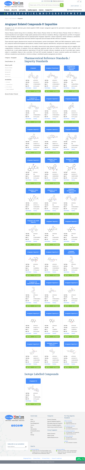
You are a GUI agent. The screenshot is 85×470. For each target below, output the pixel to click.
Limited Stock (9, 84)
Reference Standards (14, 6)
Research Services (21, 6)
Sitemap (32, 434)
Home (6, 18)
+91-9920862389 (69, 427)
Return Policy (36, 458)
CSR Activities (34, 429)
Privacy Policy (46, 458)
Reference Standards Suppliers (54, 425)
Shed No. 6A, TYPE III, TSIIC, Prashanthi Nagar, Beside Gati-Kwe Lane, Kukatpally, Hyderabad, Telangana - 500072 (67, 452)
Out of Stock (9, 87)
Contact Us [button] (48, 10)
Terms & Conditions (57, 458)
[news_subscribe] (25, 447)
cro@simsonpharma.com (71, 433)
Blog (32, 427)
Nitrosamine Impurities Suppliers (54, 423)
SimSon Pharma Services (52, 437)
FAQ (31, 432)
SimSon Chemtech (51, 433)
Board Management (35, 423)
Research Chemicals (7, 6)
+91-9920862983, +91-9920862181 (72, 432)
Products (6, 10)
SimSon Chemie (50, 435)
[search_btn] (61, 5)
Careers (41, 10)
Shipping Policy (27, 458)
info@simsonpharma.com (58, 1)
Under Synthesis (10, 89)
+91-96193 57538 (69, 437)
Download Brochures (35, 430)
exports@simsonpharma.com (72, 428)
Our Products (12, 18)
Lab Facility (22, 10)
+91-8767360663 (69, 422)
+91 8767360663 (46, 1)
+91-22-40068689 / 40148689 (71, 442)
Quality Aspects (32, 10)
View (29, 91)
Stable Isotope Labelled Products (54, 427)
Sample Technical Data (75, 9)
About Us (14, 10)
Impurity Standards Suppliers (54, 421)
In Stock (8, 82)
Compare (37, 91)
